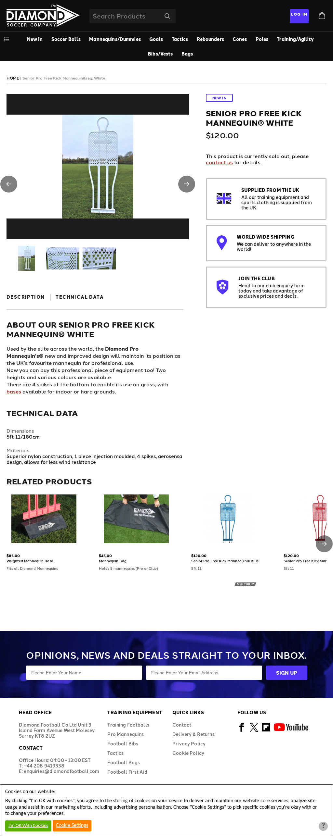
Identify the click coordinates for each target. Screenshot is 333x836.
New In (35, 39)
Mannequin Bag (113, 561)
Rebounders (210, 39)
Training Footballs (128, 725)
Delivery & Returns (193, 734)
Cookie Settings (72, 825)
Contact (181, 725)
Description (26, 297)
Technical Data (80, 297)
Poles (262, 39)
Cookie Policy (188, 753)
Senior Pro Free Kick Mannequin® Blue (225, 561)
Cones (240, 39)
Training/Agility (295, 39)
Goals (156, 39)
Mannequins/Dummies (115, 39)
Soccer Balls (66, 39)
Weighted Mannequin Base (30, 561)
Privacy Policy (189, 743)
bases (14, 391)
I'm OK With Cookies (28, 825)
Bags (187, 53)
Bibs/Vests (160, 53)
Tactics (180, 39)
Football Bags (123, 762)
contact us (219, 162)
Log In (299, 14)
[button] (8, 184)
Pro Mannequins (125, 734)
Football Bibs (122, 743)
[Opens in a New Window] (241, 730)
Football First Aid (127, 772)
